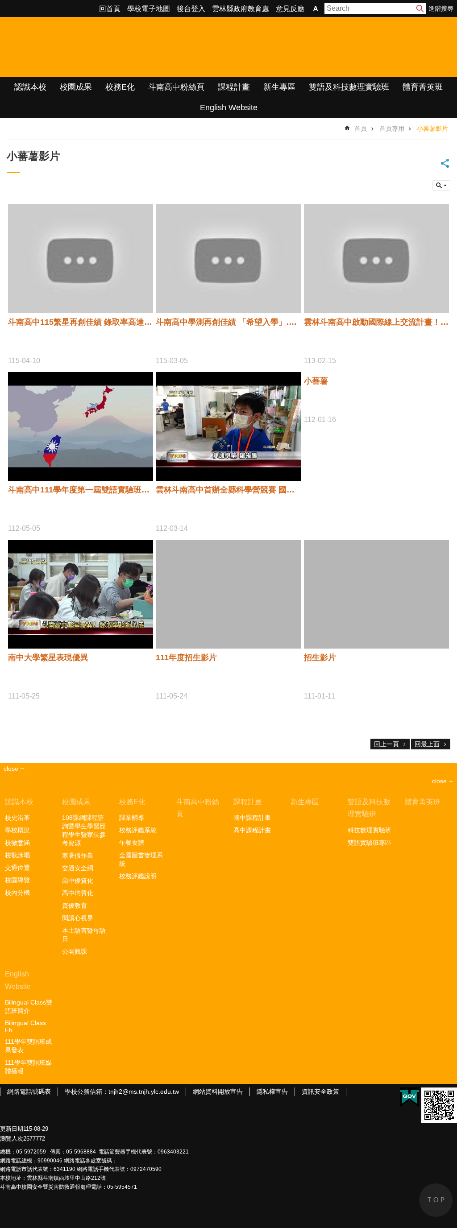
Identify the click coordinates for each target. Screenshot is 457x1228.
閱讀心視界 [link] (77, 918)
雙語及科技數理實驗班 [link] (349, 87)
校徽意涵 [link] (17, 842)
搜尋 (420, 8)
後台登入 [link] (191, 8)
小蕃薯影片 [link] (432, 128)
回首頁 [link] (109, 8)
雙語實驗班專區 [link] (369, 842)
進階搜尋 (440, 8)
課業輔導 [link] (131, 817)
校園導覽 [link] (17, 880)
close (439, 781)
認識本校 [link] (30, 87)
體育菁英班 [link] (423, 87)
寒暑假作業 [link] (77, 855)
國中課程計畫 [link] (252, 817)
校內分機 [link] (17, 892)
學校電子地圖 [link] (148, 8)
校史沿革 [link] (17, 817)
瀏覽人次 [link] (11, 1138)
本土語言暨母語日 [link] (84, 935)
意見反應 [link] (290, 8)
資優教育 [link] (74, 905)
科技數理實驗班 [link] (369, 830)
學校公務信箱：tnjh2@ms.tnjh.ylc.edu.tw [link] (122, 1091)
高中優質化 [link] (77, 880)
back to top (436, 1200)
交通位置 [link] (17, 867)
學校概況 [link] (17, 830)
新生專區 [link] (279, 87)
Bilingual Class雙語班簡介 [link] (28, 1006)
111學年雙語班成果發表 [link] (28, 1046)
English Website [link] (229, 107)
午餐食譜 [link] (131, 842)
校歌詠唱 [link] (17, 855)
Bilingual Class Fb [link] (25, 1026)
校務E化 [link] (120, 87)
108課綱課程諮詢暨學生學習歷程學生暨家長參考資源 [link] (84, 830)
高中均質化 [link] (77, 893)
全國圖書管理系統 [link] (141, 859)
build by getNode (441, 185)
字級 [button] (315, 8)
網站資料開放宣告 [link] (218, 1091)
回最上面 (427, 744)
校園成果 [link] (76, 87)
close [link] (11, 768)
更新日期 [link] (11, 1128)
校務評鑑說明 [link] (138, 876)
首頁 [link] (360, 128)
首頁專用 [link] (391, 128)
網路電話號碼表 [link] (29, 1091)
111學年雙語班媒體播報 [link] (28, 1067)
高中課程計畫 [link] (252, 830)
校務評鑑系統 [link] (138, 830)
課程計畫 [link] (234, 87)
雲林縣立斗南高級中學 (94, 46)
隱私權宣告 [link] (272, 1091)
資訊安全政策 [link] (320, 1091)
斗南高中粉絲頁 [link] (176, 87)
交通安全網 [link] (77, 868)
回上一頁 (386, 744)
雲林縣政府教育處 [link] (240, 8)
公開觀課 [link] (74, 951)
